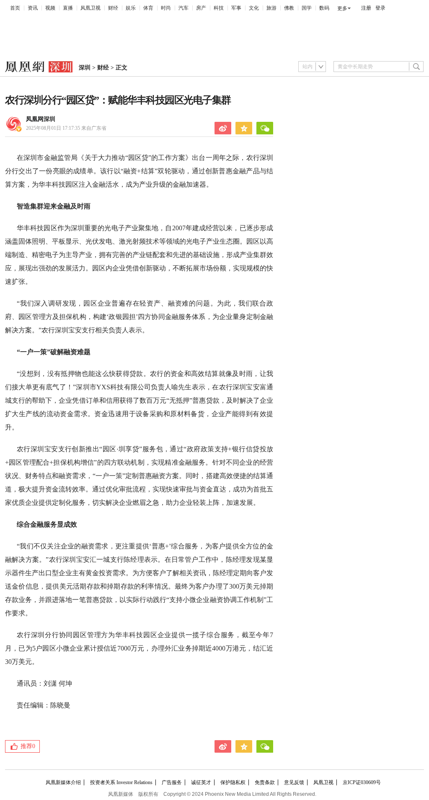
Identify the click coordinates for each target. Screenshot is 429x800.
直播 (68, 8)
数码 (324, 8)
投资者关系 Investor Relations (121, 782)
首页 (15, 8)
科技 (219, 8)
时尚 (166, 8)
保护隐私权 (233, 782)
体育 (148, 8)
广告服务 (172, 782)
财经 (113, 8)
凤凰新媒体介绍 (63, 782)
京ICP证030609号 (362, 782)
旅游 (271, 8)
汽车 (183, 8)
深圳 (84, 67)
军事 (236, 8)
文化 (254, 8)
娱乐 (131, 8)
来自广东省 (66, 128)
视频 (50, 8)
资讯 (33, 8)
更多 (342, 8)
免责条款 (265, 782)
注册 (366, 8)
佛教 (289, 8)
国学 (307, 8)
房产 (201, 8)
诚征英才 (201, 782)
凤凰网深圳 (40, 119)
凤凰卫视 (90, 8)
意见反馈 (294, 782)
